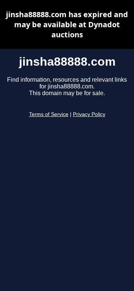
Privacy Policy (89, 114)
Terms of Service (48, 114)
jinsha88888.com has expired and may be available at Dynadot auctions (67, 24)
